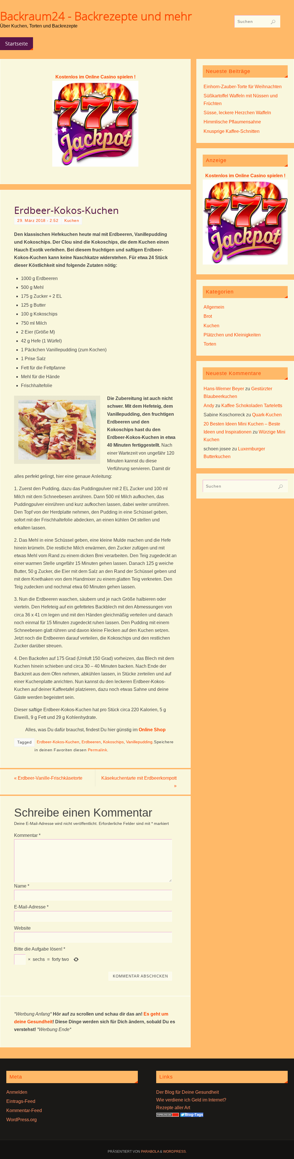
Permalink (97, 750)
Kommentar (27, 835)
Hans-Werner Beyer (224, 388)
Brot (208, 316)
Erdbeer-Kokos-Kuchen (58, 742)
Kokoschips (113, 742)
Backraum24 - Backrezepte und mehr (96, 16)
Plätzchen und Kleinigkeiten (232, 334)
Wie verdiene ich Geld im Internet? (191, 1099)
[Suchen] (273, 22)
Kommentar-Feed (24, 1110)
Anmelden (16, 1092)
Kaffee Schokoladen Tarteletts (251, 405)
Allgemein (214, 307)
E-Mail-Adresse (31, 906)
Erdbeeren (91, 742)
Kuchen (71, 220)
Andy (209, 405)
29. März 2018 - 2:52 (37, 220)
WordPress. (175, 1152)
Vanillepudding (139, 742)
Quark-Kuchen (267, 414)
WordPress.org (21, 1119)
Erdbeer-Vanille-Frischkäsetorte (48, 778)
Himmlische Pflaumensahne (232, 121)
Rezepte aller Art (173, 1107)
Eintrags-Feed (20, 1101)
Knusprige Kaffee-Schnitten (232, 131)
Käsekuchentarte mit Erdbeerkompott (139, 782)
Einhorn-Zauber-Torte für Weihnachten (243, 86)
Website (22, 928)
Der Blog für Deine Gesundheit (187, 1092)
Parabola (150, 1152)
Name (21, 886)
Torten (210, 344)
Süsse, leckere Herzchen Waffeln (237, 112)
